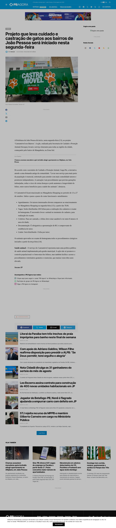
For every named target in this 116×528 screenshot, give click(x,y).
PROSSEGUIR (59, 524)
